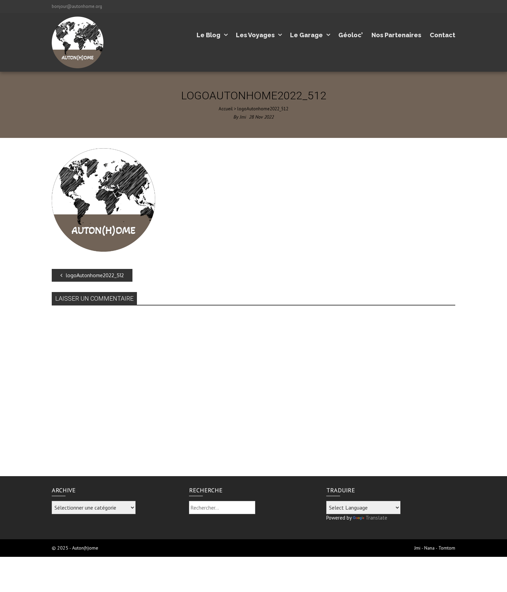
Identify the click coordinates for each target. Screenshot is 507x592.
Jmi (243, 117)
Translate (376, 517)
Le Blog (208, 35)
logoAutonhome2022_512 (95, 275)
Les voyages (255, 35)
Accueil (226, 109)
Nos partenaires (396, 35)
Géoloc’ (350, 35)
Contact (442, 35)
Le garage (306, 35)
